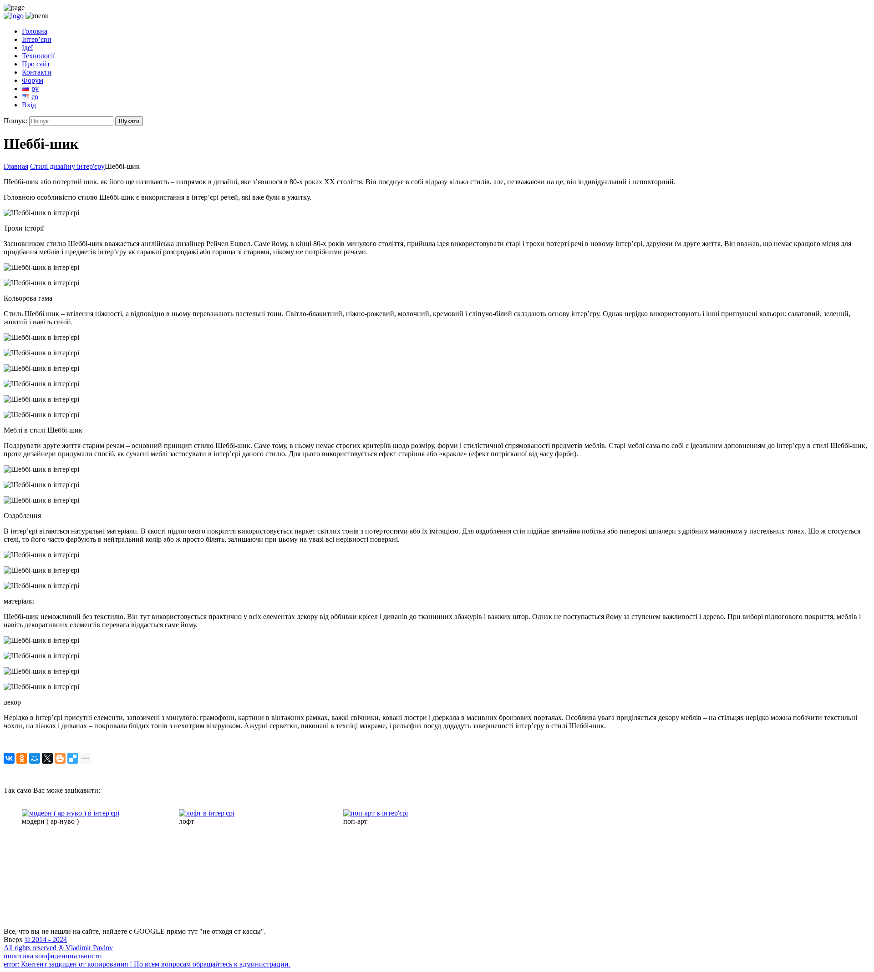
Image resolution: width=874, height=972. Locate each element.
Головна (34, 31)
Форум (32, 80)
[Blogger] (60, 758)
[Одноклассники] (21, 758)
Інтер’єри (36, 39)
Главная (16, 166)
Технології (38, 56)
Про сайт (36, 64)
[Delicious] (72, 758)
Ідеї (27, 47)
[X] (47, 758)
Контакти (36, 72)
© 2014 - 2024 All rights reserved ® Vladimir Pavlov (58, 944)
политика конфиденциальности (53, 956)
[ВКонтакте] (9, 758)
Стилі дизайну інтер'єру (67, 166)
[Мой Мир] (34, 758)
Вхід (29, 105)
